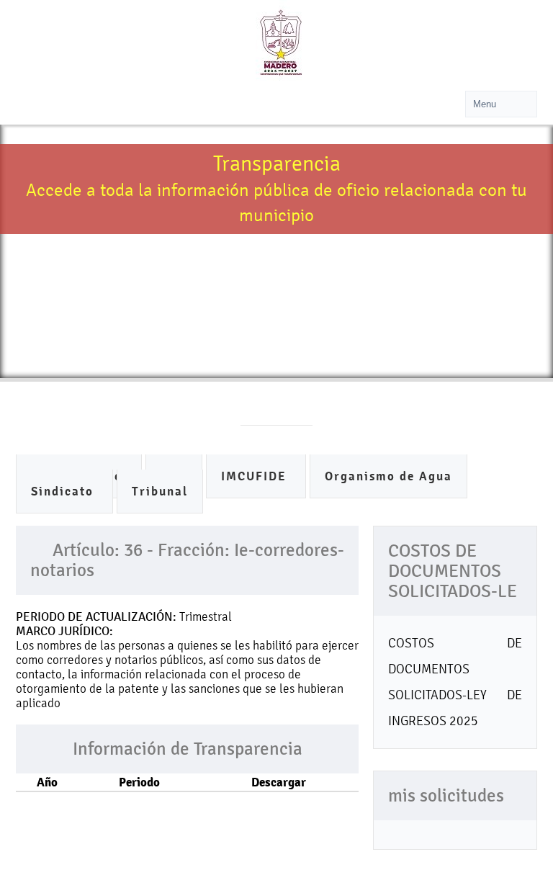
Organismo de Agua (388, 476)
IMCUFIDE (256, 476)
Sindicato (64, 491)
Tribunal (160, 491)
